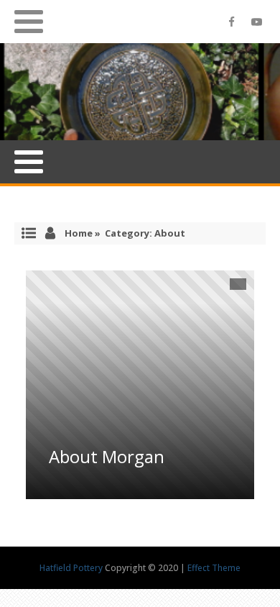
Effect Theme (214, 568)
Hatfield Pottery (72, 568)
